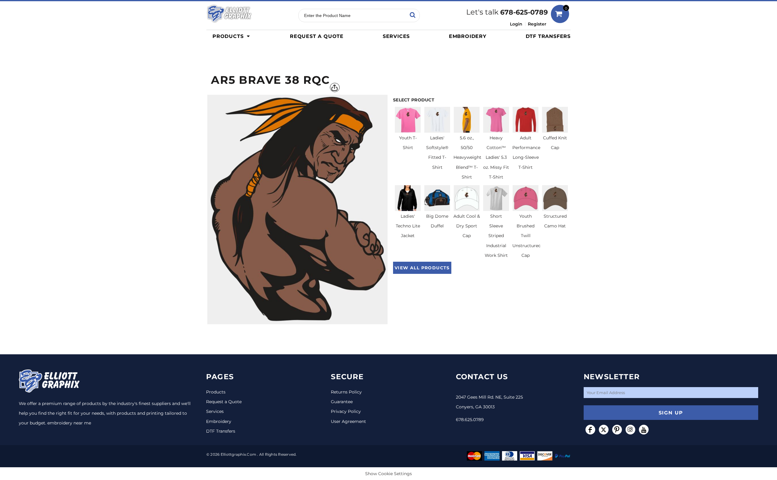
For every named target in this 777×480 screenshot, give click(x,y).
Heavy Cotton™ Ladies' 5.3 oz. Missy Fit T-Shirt (496, 157)
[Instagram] (630, 429)
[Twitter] (604, 429)
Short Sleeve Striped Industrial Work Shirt (496, 235)
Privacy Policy (346, 411)
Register (537, 24)
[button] (232, 36)
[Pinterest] (617, 429)
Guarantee (342, 401)
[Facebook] (590, 429)
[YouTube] (644, 429)
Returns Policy (346, 392)
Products (216, 392)
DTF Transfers (220, 431)
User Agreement (348, 421)
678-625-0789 (524, 12)
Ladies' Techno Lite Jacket (408, 225)
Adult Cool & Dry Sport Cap (466, 225)
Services (215, 411)
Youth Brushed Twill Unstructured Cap (526, 235)
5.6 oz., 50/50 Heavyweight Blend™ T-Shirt (467, 157)
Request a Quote (224, 401)
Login (516, 24)
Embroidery (218, 421)
